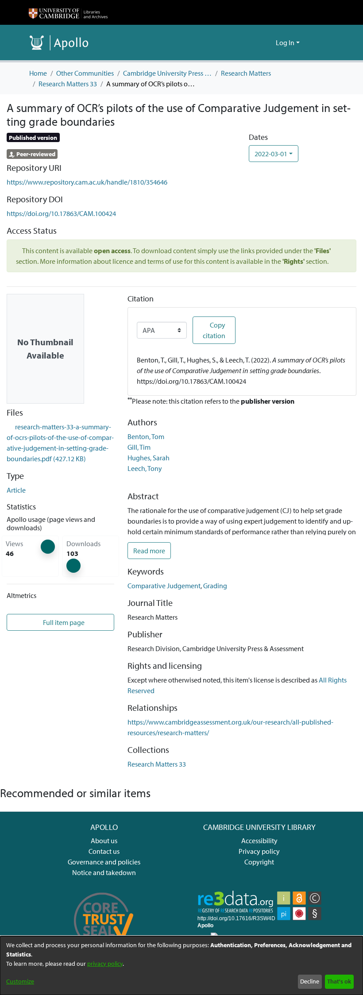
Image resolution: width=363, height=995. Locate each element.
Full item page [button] (63, 622)
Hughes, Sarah (148, 457)
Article (16, 490)
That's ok (339, 981)
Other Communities (85, 73)
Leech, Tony (144, 468)
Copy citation (214, 330)
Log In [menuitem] (285, 42)
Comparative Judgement (164, 585)
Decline (309, 981)
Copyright (259, 861)
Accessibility (259, 840)
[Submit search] (254, 42)
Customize (20, 981)
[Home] (68, 12)
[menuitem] (267, 42)
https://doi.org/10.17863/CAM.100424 (61, 213)
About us (104, 840)
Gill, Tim (139, 447)
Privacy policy (259, 851)
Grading (215, 585)
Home (38, 73)
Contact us (104, 851)
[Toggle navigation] (321, 42)
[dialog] (181, 965)
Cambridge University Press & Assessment (167, 73)
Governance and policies (104, 861)
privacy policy (105, 964)
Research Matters (246, 73)
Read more (149, 550)
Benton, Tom (145, 436)
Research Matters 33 (68, 83)
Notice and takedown (104, 872)
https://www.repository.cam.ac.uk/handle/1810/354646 (87, 181)
